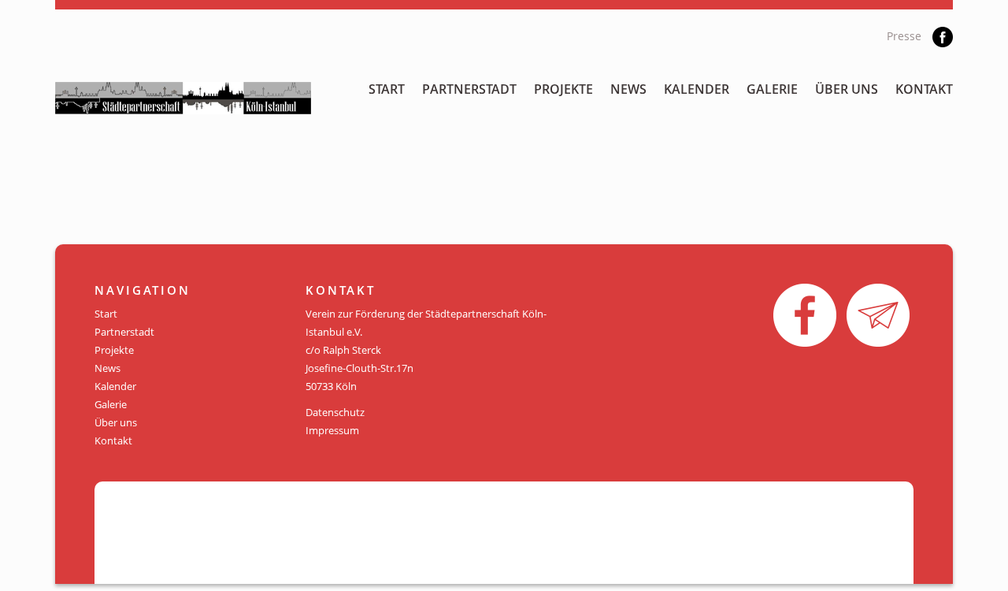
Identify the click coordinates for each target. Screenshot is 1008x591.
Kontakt (924, 89)
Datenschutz (335, 412)
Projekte (563, 89)
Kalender (696, 89)
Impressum (332, 430)
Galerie (772, 89)
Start (387, 89)
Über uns (846, 89)
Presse (904, 35)
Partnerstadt (469, 89)
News (628, 89)
